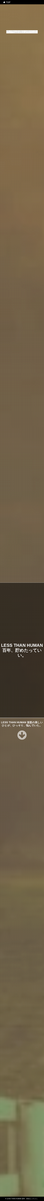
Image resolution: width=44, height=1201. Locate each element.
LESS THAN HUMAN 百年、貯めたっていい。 (22, 650)
